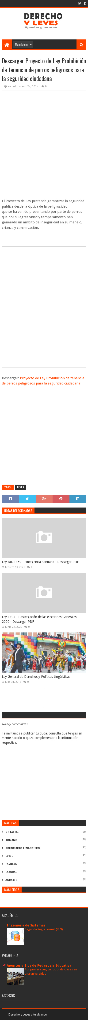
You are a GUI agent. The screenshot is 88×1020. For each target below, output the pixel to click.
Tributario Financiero (22, 848)
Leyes (20, 487)
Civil (9, 856)
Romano (11, 840)
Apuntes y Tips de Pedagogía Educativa (39, 965)
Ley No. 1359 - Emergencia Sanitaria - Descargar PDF (40, 562)
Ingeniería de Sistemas (26, 925)
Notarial (12, 832)
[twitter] (79, 3)
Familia (11, 864)
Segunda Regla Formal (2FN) (44, 929)
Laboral (11, 872)
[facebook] (84, 3)
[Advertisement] (44, 143)
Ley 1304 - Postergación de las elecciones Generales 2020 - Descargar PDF (39, 619)
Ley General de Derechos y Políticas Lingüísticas (36, 677)
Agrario (11, 880)
